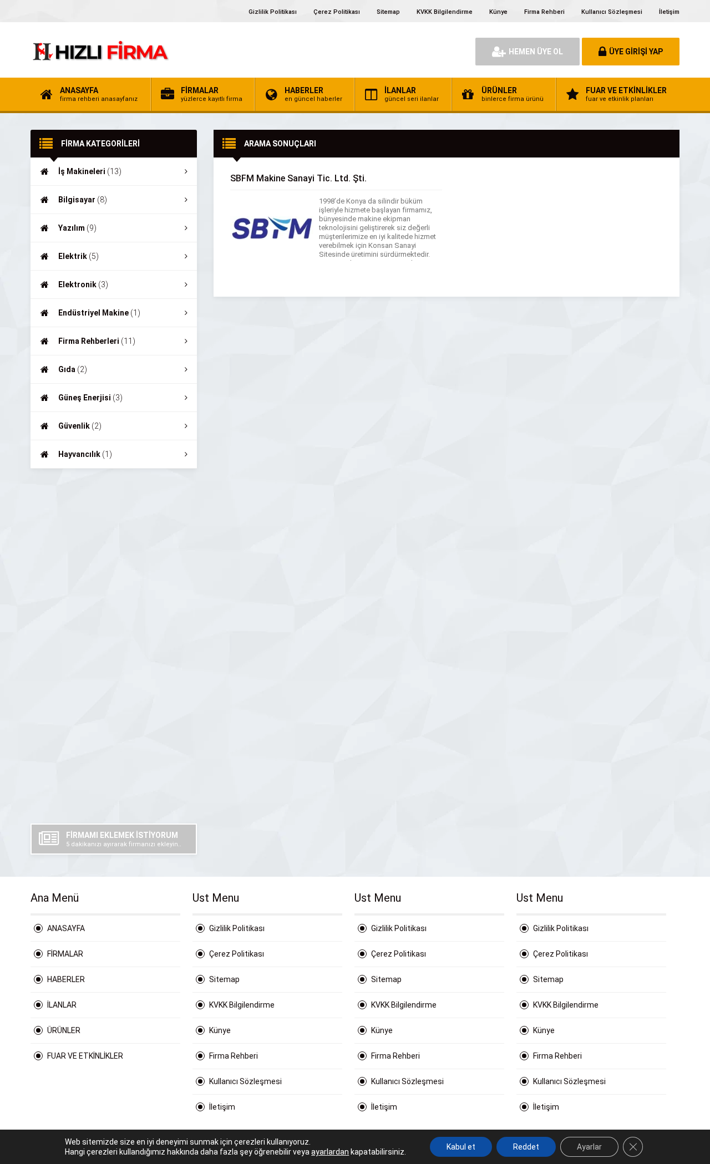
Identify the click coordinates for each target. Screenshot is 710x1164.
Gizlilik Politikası (272, 12)
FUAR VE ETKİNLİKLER (85, 1055)
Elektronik (83, 284)
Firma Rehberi (544, 12)
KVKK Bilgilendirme (445, 12)
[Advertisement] (114, 646)
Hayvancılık (85, 454)
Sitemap (388, 12)
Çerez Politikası (336, 12)
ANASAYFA (66, 928)
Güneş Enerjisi (90, 397)
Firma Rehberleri (96, 341)
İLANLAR (62, 1004)
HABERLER (66, 979)
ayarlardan (330, 1151)
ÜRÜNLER (63, 1030)
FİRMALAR (65, 953)
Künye (498, 12)
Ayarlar (589, 1146)
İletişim (669, 12)
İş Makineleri (89, 171)
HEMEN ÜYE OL (536, 51)
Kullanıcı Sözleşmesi (611, 12)
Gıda (72, 369)
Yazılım (77, 227)
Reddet (526, 1146)
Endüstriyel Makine (99, 312)
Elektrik (78, 256)
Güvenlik (80, 425)
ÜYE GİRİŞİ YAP (636, 51)
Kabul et (461, 1146)
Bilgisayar (82, 199)
